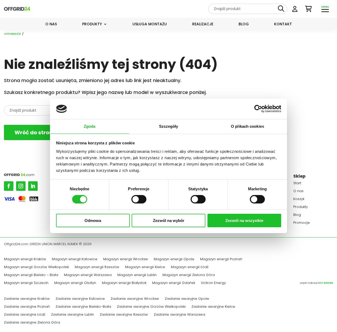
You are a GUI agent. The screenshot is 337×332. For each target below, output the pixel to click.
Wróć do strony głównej (46, 132)
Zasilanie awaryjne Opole (187, 299)
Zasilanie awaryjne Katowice (80, 299)
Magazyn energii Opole (174, 259)
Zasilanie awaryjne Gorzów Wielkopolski (151, 307)
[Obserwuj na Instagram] (21, 186)
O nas (51, 24)
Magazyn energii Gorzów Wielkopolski (36, 267)
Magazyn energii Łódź (190, 267)
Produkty (92, 24)
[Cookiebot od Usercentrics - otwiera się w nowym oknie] (258, 109)
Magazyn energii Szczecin (26, 283)
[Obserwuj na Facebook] (8, 186)
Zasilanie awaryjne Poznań (27, 307)
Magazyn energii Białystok (124, 283)
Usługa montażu (149, 24)
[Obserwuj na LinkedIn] (33, 186)
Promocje (301, 223)
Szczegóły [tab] (168, 126)
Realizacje (202, 24)
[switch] (138, 199)
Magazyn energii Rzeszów (97, 267)
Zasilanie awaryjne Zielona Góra (32, 323)
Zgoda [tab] (90, 126)
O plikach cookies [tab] (247, 126)
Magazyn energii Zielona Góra (188, 275)
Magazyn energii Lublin (137, 275)
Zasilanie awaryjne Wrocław (135, 299)
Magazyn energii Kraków (25, 259)
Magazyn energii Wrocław (125, 259)
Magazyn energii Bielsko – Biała (31, 275)
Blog (244, 24)
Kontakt (283, 24)
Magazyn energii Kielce (145, 267)
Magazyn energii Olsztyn (75, 283)
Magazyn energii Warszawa (88, 275)
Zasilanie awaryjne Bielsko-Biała (83, 307)
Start (297, 183)
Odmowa (93, 220)
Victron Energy (213, 283)
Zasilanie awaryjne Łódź (24, 315)
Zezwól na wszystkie (244, 220)
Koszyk (298, 199)
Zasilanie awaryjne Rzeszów (124, 315)
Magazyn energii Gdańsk (173, 283)
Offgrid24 (12, 34)
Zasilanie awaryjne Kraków (27, 299)
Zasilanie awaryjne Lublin (72, 315)
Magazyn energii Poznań (221, 259)
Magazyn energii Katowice (74, 259)
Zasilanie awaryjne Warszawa (179, 315)
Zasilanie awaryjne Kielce (213, 307)
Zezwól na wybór (168, 220)
